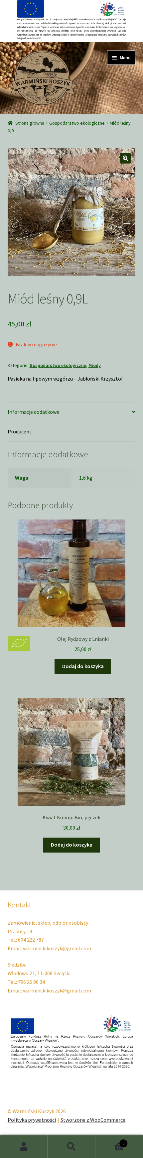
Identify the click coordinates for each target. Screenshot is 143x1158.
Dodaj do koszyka (83, 666)
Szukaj (71, 1146)
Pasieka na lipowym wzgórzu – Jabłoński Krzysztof (65, 378)
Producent (20, 431)
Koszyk (110, 1141)
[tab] (72, 412)
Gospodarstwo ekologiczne (77, 123)
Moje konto (24, 1146)
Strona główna (29, 123)
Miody (94, 365)
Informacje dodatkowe (33, 411)
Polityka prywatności (32, 1119)
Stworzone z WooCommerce (93, 1119)
